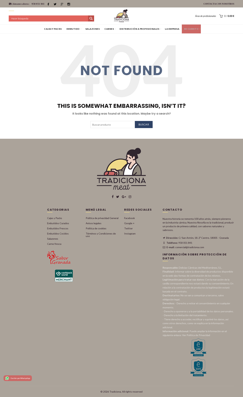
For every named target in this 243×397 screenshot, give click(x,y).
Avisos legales (93, 223)
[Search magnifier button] (91, 18)
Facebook (129, 218)
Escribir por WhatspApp (20, 378)
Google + (129, 223)
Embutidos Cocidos (58, 233)
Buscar (144, 124)
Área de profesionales (205, 16)
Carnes (109, 29)
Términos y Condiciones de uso (101, 234)
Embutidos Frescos (57, 228)
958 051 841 (38, 3)
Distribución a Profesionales (139, 29)
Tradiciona (115, 391)
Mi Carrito (191, 29)
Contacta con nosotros (219, 4)
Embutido (73, 29)
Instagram (130, 233)
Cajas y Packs (53, 29)
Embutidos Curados (58, 223)
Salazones (92, 29)
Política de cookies (96, 228)
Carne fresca (54, 243)
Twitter (128, 228)
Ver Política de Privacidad (196, 335)
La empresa (172, 29)
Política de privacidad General (102, 218)
